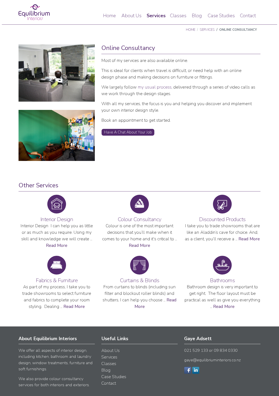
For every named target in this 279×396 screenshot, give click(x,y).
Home (109, 15)
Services (156, 15)
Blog (197, 15)
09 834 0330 (226, 350)
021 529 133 (196, 350)
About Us (131, 15)
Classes (178, 15)
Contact (248, 15)
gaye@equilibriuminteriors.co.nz (212, 360)
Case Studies (221, 15)
